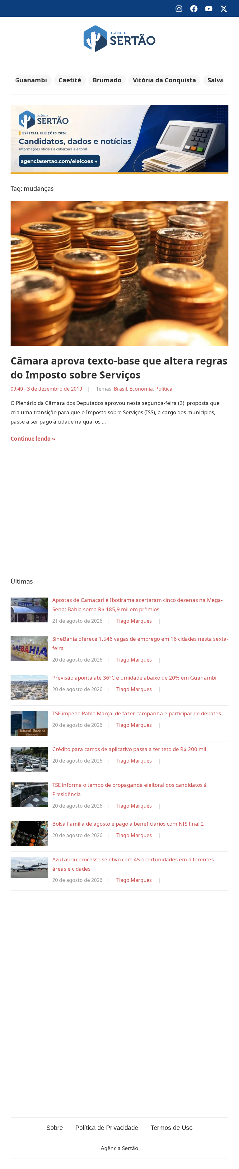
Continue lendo (31, 438)
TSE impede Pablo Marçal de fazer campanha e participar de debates (136, 713)
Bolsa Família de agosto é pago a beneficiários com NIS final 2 (128, 823)
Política (163, 388)
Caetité (70, 80)
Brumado (107, 80)
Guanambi (31, 80)
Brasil (120, 388)
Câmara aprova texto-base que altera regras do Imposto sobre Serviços (119, 367)
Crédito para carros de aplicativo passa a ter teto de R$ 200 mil (129, 749)
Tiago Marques (134, 620)
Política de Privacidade (106, 1127)
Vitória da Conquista (164, 80)
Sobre (54, 1127)
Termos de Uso (172, 1127)
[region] (119, 514)
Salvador (221, 80)
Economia (141, 388)
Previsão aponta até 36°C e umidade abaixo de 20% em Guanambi (134, 677)
